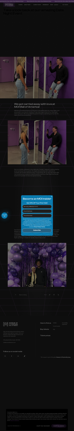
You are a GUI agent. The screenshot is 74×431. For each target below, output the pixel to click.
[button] (4, 215)
